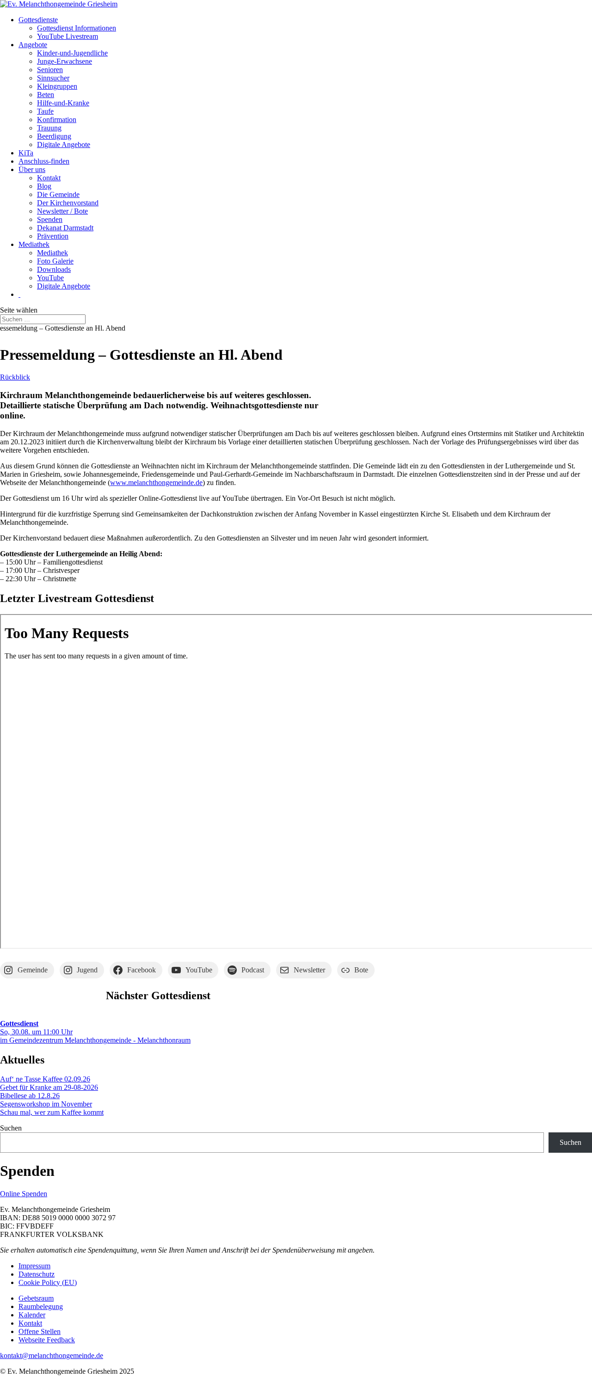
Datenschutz (36, 1274)
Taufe (45, 111)
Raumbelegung (40, 1306)
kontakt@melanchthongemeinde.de (51, 1355)
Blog (44, 186)
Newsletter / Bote (62, 211)
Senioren (50, 70)
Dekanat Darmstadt (65, 228)
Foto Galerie (55, 261)
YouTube (50, 278)
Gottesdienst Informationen (76, 28)
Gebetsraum (36, 1298)
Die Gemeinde (58, 194)
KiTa (25, 153)
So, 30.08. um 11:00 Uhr (36, 1028)
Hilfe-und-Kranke (63, 103)
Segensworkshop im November (46, 1104)
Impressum (34, 1266)
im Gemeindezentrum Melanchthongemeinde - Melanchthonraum (95, 1040)
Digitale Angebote (63, 144)
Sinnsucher (53, 78)
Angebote (32, 45)
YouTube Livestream (67, 36)
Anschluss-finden (43, 161)
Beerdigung (54, 136)
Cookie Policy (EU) (47, 1282)
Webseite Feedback (46, 1340)
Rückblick (15, 377)
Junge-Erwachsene (64, 61)
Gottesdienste (38, 20)
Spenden (49, 219)
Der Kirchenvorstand (68, 203)
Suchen (11, 1128)
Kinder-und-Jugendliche (72, 53)
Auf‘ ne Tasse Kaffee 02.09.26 (45, 1079)
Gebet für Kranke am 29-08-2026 (49, 1087)
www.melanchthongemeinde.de (156, 482)
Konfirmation (56, 119)
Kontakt (49, 178)
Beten (45, 94)
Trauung (49, 128)
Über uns (31, 169)
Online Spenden (23, 1194)
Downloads (54, 269)
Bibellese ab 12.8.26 (30, 1096)
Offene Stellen (39, 1331)
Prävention (52, 236)
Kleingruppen (57, 86)
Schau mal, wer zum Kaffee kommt (52, 1112)
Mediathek (33, 244)
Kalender (31, 1315)
